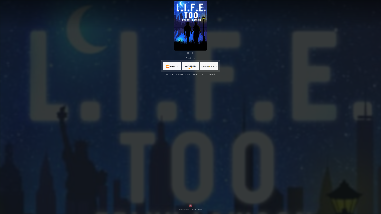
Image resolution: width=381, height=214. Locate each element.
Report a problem (197, 209)
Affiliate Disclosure (184, 209)
